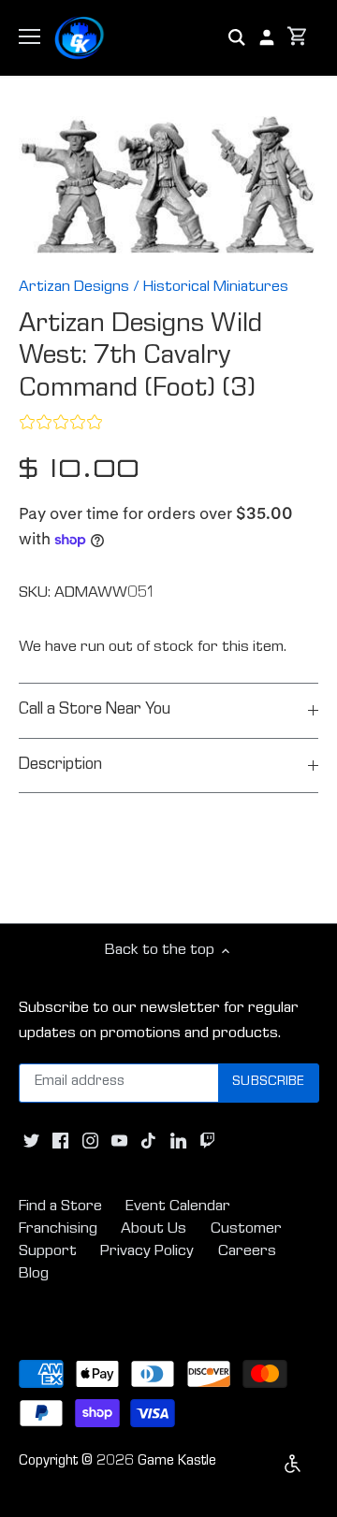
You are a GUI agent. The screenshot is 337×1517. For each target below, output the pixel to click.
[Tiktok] (148, 1142)
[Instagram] (90, 1142)
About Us (153, 1229)
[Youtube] (119, 1142)
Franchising (58, 1229)
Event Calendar (177, 1207)
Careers (247, 1252)
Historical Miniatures (215, 288)
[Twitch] (207, 1142)
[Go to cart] (297, 38)
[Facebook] (60, 1142)
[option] (168, 184)
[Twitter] (31, 1142)
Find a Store (60, 1207)
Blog (34, 1274)
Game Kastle (177, 1461)
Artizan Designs (74, 288)
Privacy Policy (147, 1252)
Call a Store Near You (94, 710)
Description (60, 765)
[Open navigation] (29, 36)
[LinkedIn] (178, 1142)
